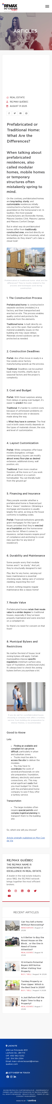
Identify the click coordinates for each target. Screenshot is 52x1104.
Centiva (31, 1100)
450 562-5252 (17, 1056)
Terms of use (43, 1094)
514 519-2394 (17, 1059)
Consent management (26, 1096)
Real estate (17, 98)
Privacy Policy (28, 1094)
